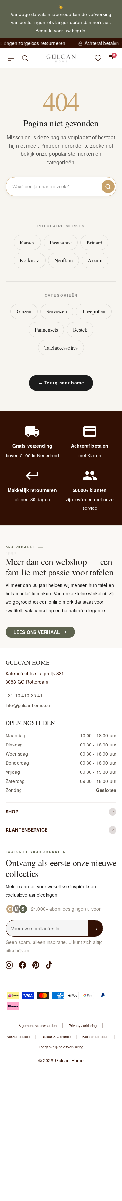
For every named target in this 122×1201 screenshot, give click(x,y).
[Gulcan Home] (61, 58)
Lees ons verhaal (36, 632)
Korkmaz (29, 260)
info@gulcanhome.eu (28, 705)
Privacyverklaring (83, 1025)
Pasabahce (61, 242)
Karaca (27, 242)
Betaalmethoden (95, 1036)
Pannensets (46, 329)
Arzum (95, 260)
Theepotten (93, 311)
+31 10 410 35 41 (24, 695)
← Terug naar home (61, 382)
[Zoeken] (25, 58)
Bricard (94, 242)
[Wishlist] (98, 58)
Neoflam (63, 260)
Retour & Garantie (56, 1036)
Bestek (80, 329)
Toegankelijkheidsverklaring (61, 1046)
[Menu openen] (11, 58)
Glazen (24, 311)
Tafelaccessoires (61, 347)
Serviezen (57, 311)
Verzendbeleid (18, 1036)
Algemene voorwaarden (38, 1025)
